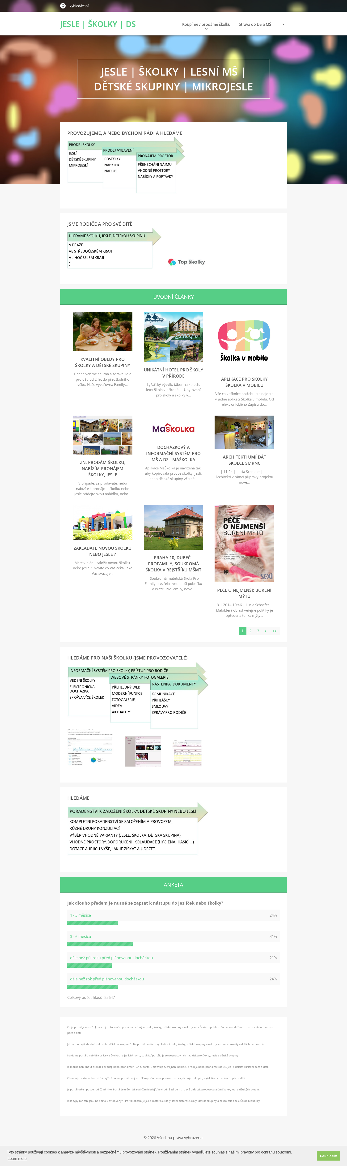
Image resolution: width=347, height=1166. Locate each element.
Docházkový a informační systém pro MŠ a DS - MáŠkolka (173, 453)
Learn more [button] (17, 1159)
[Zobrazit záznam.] (102, 350)
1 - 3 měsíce (80, 915)
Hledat (63, 5)
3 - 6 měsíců (80, 936)
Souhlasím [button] (328, 1156)
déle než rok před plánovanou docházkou (107, 979)
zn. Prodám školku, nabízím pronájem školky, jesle (102, 468)
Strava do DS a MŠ (255, 24)
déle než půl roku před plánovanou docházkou (111, 957)
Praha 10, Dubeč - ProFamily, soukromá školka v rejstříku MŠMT (173, 564)
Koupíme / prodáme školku (206, 24)
